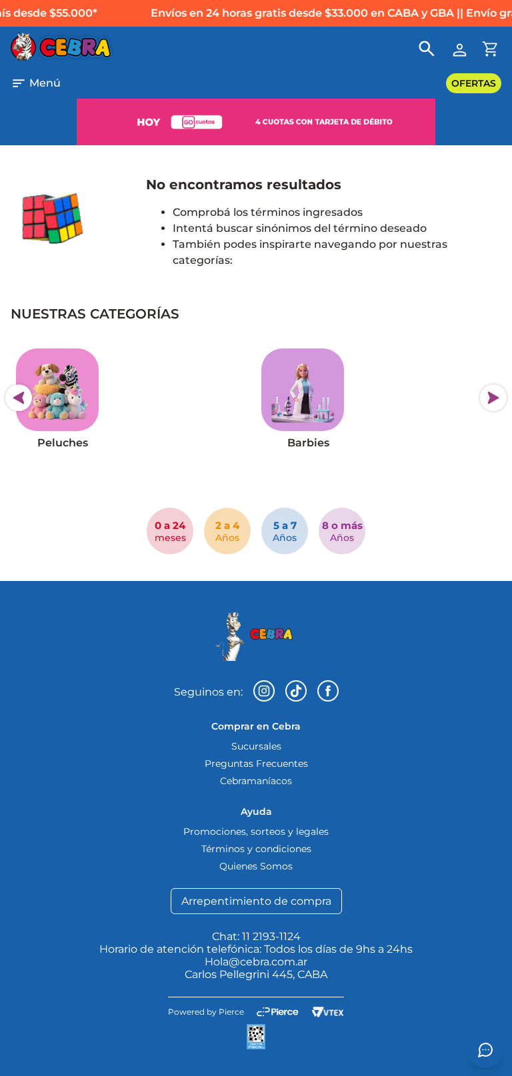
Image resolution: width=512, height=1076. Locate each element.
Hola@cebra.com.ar (256, 961)
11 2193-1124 (271, 936)
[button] (36, 83)
